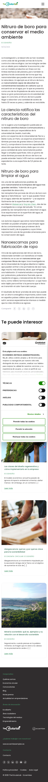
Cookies (23, 770)
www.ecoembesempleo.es (13, 744)
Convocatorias (9, 687)
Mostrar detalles (34, 414)
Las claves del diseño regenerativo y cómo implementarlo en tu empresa (21, 468)
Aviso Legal (33, 770)
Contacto (7, 755)
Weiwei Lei (17, 204)
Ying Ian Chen (29, 204)
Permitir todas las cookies (24, 422)
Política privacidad (10, 770)
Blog (4, 691)
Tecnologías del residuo (12, 717)
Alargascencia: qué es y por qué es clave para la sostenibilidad (23, 550)
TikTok (25, 762)
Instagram (16, 762)
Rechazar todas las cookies (24, 437)
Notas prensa (8, 694)
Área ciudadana (9, 713)
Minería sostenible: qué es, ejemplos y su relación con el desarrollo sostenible (23, 633)
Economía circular (13, 556)
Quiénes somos (9, 679)
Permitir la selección (24, 429)
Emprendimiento (9, 721)
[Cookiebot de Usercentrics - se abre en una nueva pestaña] (35, 343)
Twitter (8, 762)
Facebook (4, 762)
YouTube (21, 762)
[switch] (42, 390)
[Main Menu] (43, 4)
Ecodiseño (6, 43)
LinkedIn (12, 762)
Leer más (8, 488)
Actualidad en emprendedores (15, 698)
